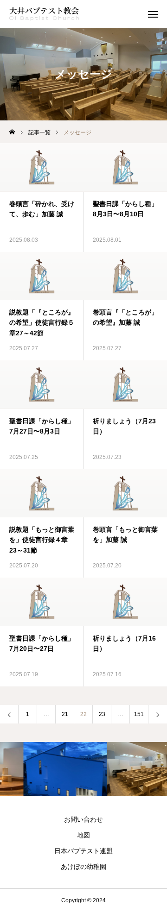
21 (65, 714)
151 (139, 714)
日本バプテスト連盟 (83, 851)
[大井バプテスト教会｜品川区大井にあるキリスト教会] (44, 14)
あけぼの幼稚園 (83, 866)
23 (102, 714)
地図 (83, 835)
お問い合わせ (83, 819)
